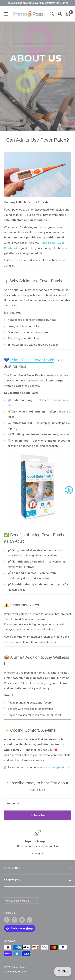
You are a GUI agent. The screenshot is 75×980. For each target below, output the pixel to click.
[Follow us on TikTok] (29, 920)
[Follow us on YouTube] (22, 920)
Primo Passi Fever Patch (32, 360)
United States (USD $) (18, 900)
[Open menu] (6, 14)
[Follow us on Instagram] (14, 920)
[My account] (60, 14)
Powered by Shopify (15, 971)
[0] (67, 14)
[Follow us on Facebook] (7, 920)
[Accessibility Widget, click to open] (69, 490)
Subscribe (37, 815)
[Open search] (52, 14)
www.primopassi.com (56, 767)
